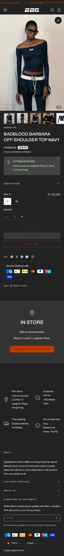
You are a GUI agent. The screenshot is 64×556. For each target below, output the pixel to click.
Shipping (7, 152)
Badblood (10, 128)
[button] (5, 10)
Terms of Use (37, 525)
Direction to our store (31, 349)
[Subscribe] (56, 518)
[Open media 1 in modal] (58, 20)
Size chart (55, 194)
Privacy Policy (50, 525)
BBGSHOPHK (17, 550)
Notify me (32, 244)
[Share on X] (16, 256)
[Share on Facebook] (11, 256)
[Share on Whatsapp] (26, 256)
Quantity (8, 209)
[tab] (9, 118)
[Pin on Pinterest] (21, 256)
